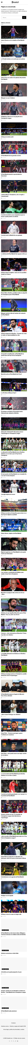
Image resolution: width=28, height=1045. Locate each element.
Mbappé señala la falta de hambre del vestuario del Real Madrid (13, 314)
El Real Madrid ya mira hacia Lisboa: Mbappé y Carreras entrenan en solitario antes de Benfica (13, 933)
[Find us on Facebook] (11, 1041)
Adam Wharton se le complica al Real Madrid (12, 40)
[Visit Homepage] (15, 2)
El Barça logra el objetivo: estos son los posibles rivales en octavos (13, 273)
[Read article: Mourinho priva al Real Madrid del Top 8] (14, 366)
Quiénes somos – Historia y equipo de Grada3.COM (13, 1026)
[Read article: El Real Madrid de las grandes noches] (14, 147)
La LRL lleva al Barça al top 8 (8, 393)
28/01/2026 (4, 337)
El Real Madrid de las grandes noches (11, 155)
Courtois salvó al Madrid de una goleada (11, 235)
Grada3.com (10, 1038)
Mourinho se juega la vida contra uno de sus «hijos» (12, 593)
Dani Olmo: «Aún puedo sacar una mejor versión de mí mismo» (14, 754)
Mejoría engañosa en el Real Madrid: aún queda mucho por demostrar (13, 552)
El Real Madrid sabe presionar (9, 1011)
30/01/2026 (4, 81)
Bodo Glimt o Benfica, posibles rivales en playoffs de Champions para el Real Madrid (14, 293)
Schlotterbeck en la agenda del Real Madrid (12, 877)
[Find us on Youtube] (17, 1041)
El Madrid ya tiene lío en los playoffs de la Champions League (11, 117)
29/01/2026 (4, 138)
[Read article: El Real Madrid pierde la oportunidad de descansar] (14, 166)
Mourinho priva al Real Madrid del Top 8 (11, 374)
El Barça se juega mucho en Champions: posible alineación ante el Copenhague (14, 674)
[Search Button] (24, 17)
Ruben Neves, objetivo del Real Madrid (11, 533)
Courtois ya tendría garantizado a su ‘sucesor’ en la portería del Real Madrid (14, 794)
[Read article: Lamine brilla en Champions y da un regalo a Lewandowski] (14, 186)
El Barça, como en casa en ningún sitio (11, 914)
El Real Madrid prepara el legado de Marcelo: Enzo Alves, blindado (12, 695)
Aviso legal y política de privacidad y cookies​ (13, 1029)
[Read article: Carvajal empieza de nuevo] (14, 486)
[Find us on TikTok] (15, 1041)
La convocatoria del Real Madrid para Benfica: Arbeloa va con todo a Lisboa (13, 774)
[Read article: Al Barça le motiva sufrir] (14, 128)
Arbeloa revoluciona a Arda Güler (10, 953)
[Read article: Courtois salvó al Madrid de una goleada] (14, 227)
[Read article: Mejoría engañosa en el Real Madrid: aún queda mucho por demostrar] (14, 544)
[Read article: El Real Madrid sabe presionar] (14, 1003)
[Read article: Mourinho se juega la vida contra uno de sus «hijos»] (14, 584)
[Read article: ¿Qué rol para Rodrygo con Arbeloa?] (14, 706)
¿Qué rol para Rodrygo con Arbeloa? (10, 714)
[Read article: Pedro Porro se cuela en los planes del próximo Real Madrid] (14, 69)
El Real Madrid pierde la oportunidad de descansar (11, 175)
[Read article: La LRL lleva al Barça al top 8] (14, 384)
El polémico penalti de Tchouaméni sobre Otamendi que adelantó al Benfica (12, 412)
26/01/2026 (4, 860)
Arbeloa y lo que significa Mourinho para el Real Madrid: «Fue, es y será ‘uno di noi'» (13, 613)
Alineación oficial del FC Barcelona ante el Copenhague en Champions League (12, 432)
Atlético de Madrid (7, 569)
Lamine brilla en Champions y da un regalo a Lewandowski (12, 195)
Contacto (13, 1023)
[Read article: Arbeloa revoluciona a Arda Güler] (14, 945)
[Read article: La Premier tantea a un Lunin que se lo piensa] (14, 50)
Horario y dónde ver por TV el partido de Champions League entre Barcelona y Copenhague (11, 816)
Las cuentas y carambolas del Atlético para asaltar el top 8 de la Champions (12, 573)
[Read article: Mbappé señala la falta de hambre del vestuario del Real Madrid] (14, 305)
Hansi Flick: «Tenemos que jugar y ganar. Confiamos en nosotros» (12, 734)
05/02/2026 (4, 42)
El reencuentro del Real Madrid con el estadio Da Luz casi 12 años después (13, 474)
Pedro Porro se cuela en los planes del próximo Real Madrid (13, 78)
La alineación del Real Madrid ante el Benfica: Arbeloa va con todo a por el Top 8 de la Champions (13, 453)
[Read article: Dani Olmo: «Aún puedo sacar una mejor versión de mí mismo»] (14, 745)
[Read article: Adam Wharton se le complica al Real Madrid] (14, 32)
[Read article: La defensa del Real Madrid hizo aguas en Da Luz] (14, 245)
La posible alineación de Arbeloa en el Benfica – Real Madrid (13, 654)
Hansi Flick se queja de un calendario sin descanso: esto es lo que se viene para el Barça (13, 857)
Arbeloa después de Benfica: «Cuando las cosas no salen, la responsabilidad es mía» (14, 334)
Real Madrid (5, 37)
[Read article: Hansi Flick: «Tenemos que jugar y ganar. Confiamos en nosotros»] (14, 725)
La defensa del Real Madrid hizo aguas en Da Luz (14, 254)
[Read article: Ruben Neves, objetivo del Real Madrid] (14, 525)
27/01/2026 (4, 616)
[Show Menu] (1, 2)
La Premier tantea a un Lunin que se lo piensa (13, 59)
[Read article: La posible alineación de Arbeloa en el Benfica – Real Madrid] (14, 645)
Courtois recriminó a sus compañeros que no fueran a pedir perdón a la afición (13, 215)
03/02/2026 (4, 60)
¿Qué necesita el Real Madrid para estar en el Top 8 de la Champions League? (14, 837)
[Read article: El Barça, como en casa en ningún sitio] (14, 906)
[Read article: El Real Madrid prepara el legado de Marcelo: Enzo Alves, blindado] (14, 686)
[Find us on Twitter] (9, 1041)
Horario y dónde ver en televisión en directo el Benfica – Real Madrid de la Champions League (13, 991)
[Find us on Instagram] (13, 1041)
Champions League (6, 95)
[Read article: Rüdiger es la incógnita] (14, 887)
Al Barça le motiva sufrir (7, 137)
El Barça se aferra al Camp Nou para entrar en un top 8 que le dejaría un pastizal (14, 513)
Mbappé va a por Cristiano (8, 98)
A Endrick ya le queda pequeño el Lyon (11, 972)
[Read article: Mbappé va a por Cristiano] (14, 89)
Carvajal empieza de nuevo (8, 494)
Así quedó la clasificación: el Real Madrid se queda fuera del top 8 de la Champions (12, 354)
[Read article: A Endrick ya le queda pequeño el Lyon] (14, 964)
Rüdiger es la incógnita (7, 895)
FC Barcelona (5, 134)
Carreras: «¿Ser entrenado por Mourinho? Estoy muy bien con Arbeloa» (13, 634)
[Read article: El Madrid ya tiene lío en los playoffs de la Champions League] (14, 108)
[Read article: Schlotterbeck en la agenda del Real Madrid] (14, 868)
